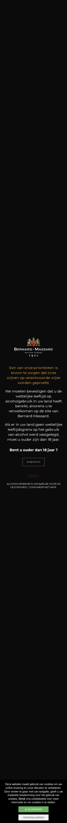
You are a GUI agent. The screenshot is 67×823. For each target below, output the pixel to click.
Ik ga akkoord (33, 809)
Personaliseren (33, 817)
